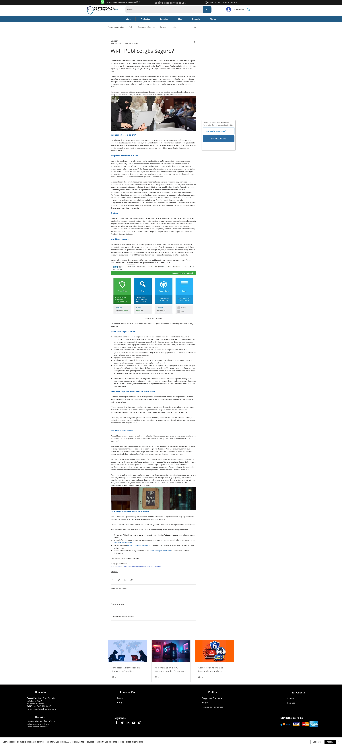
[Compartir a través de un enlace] (131, 580)
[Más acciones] (194, 42)
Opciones (317, 741)
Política (212, 692)
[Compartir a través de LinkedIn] (125, 580)
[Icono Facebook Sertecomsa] (116, 723)
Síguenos (120, 718)
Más (174, 27)
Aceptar (330, 741)
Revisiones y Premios (146, 27)
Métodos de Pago (291, 717)
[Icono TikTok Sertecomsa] (139, 723)
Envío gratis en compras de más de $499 (223, 2)
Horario (39, 717)
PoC (130, 27)
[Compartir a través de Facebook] (112, 580)
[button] (248, 9)
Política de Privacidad (212, 706)
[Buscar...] (207, 9)
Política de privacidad (134, 741)
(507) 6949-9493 (111, 2)
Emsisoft (163, 27)
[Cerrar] (338, 742)
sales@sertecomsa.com (45, 709)
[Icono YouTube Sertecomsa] (134, 723)
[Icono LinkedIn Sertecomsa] (128, 723)
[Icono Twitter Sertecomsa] (122, 723)
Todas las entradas (116, 27)
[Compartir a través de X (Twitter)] (118, 580)
